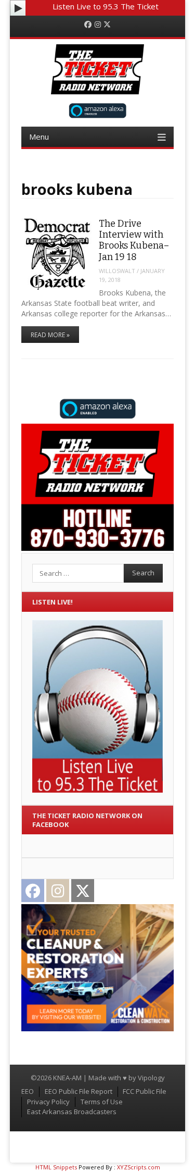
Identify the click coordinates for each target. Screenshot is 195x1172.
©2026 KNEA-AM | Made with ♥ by (84, 1077)
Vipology (151, 1077)
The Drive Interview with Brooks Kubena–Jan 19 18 (134, 240)
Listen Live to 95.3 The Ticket (106, 6)
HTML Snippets (56, 1167)
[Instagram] (98, 25)
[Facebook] (88, 25)
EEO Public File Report (78, 1091)
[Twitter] (107, 25)
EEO (27, 1091)
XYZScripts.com (138, 1167)
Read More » (50, 334)
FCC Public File (144, 1091)
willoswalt (117, 271)
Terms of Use (102, 1101)
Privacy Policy (48, 1101)
